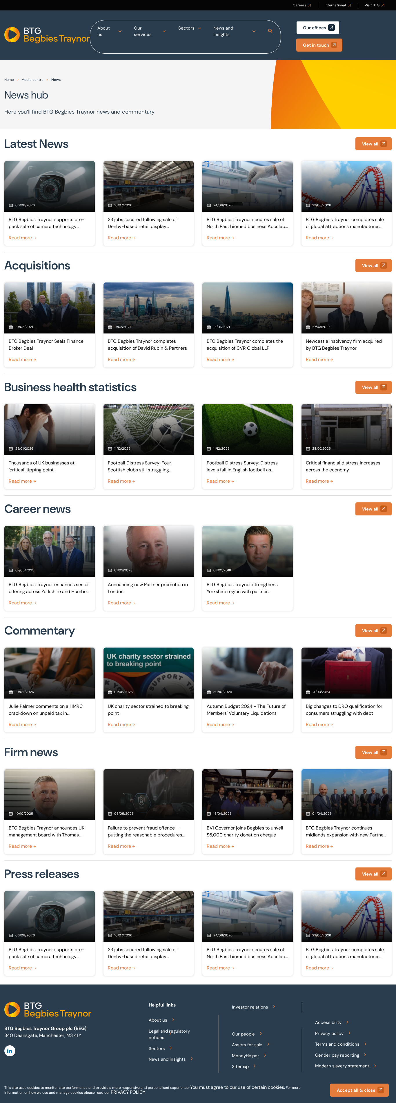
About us (103, 31)
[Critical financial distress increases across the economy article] (346, 446)
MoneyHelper (245, 1056)
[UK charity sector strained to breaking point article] (148, 690)
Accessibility (328, 1022)
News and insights (223, 31)
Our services (143, 31)
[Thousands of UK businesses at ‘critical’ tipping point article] (49, 446)
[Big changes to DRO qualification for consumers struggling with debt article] (346, 690)
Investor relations (250, 1007)
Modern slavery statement (342, 1066)
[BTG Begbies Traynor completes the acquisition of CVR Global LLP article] (247, 324)
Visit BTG (372, 5)
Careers (299, 5)
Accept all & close (356, 1090)
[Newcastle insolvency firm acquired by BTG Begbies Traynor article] (346, 324)
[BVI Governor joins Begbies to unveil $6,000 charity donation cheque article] (247, 811)
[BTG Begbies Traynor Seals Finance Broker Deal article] (49, 324)
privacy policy (128, 1092)
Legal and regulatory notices (169, 1034)
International (335, 5)
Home (9, 79)
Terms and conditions (337, 1044)
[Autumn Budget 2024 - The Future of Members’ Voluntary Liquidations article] (247, 690)
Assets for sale (247, 1045)
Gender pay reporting (337, 1055)
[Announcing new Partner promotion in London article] (148, 568)
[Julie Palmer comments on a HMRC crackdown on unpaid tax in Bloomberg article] (49, 690)
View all (370, 144)
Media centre (32, 79)
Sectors (186, 28)
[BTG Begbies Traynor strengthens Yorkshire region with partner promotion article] (247, 568)
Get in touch (316, 45)
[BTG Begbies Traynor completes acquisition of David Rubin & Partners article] (148, 324)
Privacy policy (329, 1033)
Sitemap (240, 1066)
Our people (243, 1034)
